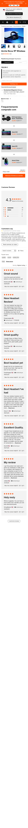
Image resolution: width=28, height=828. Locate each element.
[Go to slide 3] (14, 46)
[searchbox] (7, 250)
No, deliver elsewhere (13, 17)
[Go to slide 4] (19, 46)
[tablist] (12, 22)
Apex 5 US (15, 132)
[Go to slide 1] (3, 46)
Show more (9, 261)
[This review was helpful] (19, 286)
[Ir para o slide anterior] (2, 3)
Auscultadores (17, 26)
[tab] (12, 22)
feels (3, 261)
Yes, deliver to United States (14, 13)
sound (9, 257)
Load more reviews (14, 521)
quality (4, 257)
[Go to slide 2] (9, 46)
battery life (16, 257)
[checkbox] (3, 116)
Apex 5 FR (14, 146)
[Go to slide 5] (24, 46)
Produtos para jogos (6, 26)
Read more (11, 408)
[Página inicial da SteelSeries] (7, 22)
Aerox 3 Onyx (15, 160)
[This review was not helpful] (22, 286)
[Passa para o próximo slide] (26, 3)
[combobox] (20, 265)
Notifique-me (14, 84)
